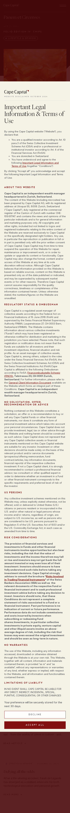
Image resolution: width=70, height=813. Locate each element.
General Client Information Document (30, 382)
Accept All (35, 725)
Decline (35, 714)
